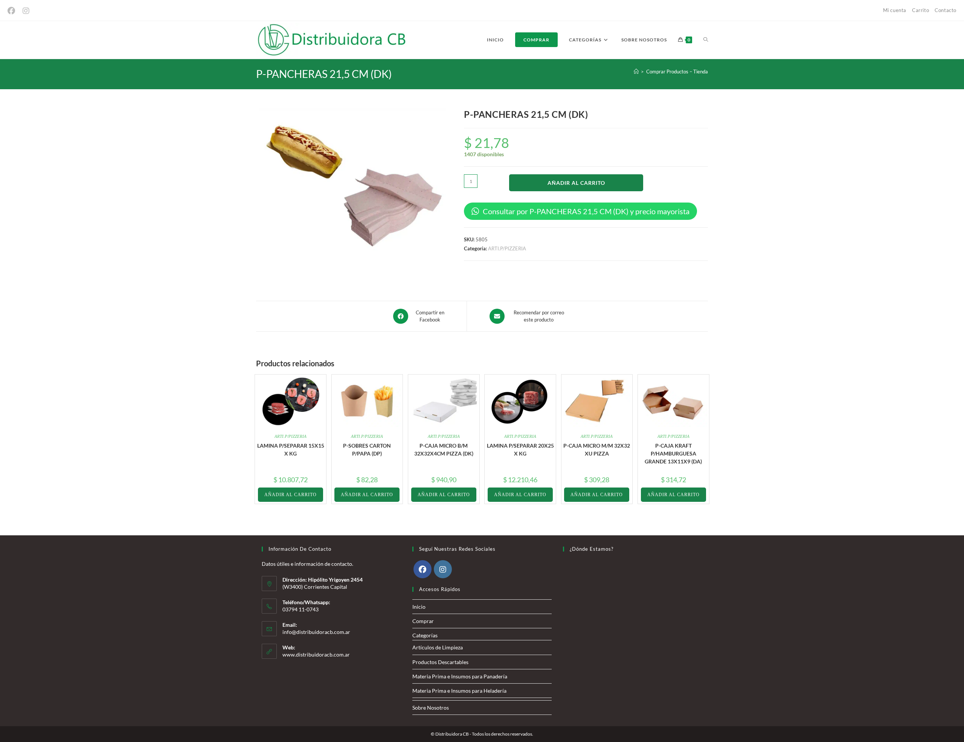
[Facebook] (422, 569)
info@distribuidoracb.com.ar (316, 632)
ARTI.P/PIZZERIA (507, 248)
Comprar (423, 621)
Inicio (419, 606)
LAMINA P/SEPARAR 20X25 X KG (520, 449)
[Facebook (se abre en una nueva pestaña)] (13, 11)
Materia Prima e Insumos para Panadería (459, 676)
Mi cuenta (894, 10)
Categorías (425, 635)
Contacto (945, 10)
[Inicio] (636, 72)
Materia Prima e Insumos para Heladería (459, 690)
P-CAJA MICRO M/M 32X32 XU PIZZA (596, 449)
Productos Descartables (440, 662)
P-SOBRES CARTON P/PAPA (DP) (367, 449)
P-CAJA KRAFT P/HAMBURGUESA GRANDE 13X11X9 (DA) (673, 453)
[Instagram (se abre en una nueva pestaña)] (26, 11)
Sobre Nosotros (430, 707)
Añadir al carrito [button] (290, 494)
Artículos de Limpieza (437, 647)
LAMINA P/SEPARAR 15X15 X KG (290, 449)
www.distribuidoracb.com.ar (316, 654)
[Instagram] (443, 569)
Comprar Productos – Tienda (677, 72)
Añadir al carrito (576, 183)
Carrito (920, 10)
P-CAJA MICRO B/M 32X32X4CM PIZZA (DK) (443, 449)
